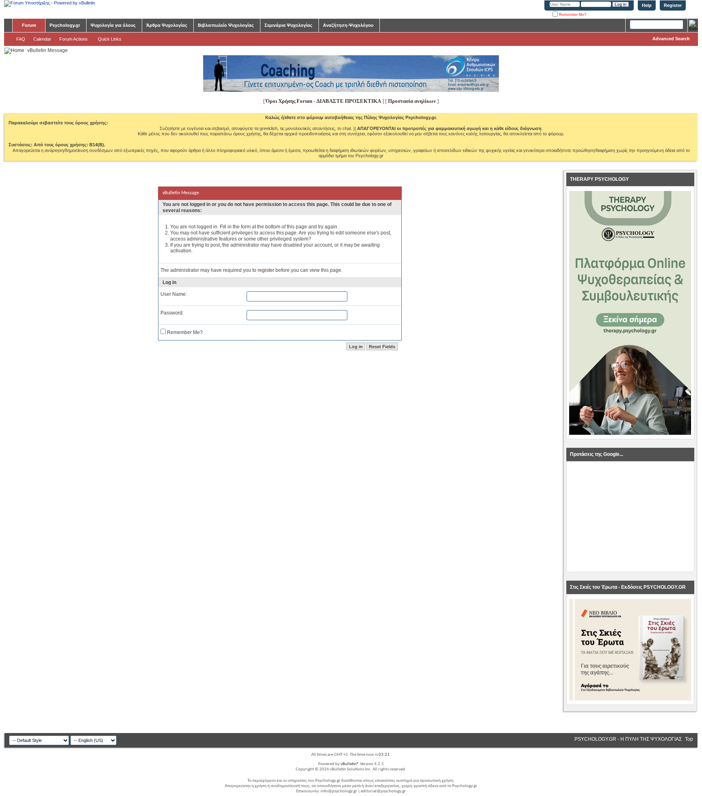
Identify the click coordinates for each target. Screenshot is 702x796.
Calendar (42, 39)
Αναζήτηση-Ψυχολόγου (348, 25)
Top (689, 739)
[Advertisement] (630, 517)
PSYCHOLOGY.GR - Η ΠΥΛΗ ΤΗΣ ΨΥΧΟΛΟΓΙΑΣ (628, 739)
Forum (29, 25)
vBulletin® (349, 764)
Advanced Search (671, 38)
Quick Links (109, 39)
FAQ (20, 39)
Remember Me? (572, 15)
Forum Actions (73, 39)
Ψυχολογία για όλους (113, 25)
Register (673, 5)
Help (647, 5)
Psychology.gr (65, 25)
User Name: (173, 294)
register (266, 270)
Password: (172, 313)
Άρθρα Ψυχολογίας (166, 25)
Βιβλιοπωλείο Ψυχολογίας (226, 25)
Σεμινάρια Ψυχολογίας (288, 25)
